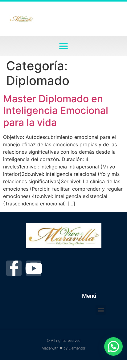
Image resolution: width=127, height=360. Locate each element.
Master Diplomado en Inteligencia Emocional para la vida (55, 110)
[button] (64, 46)
